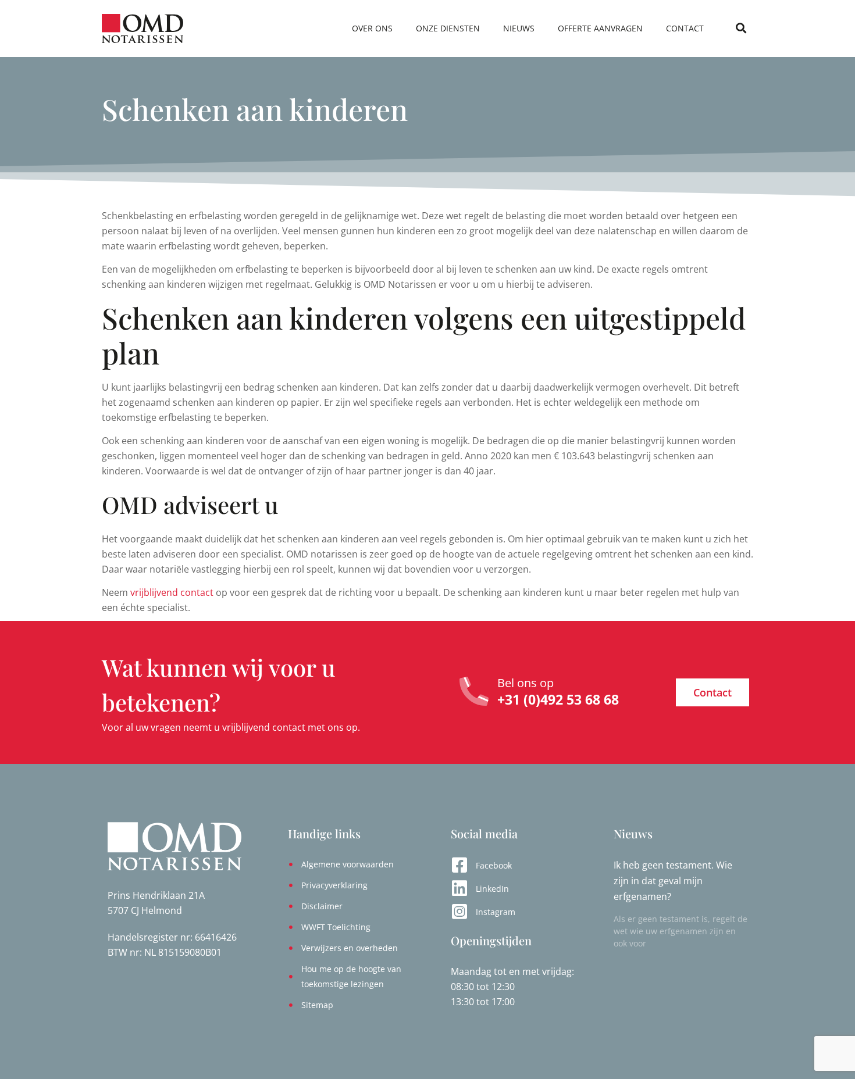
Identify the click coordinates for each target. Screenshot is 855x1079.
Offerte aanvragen (600, 28)
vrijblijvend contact (171, 592)
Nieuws (519, 28)
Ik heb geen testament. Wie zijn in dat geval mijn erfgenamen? (673, 881)
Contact (685, 28)
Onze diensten (448, 28)
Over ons (372, 28)
